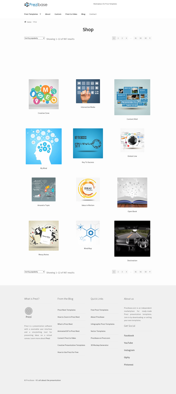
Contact (93, 14)
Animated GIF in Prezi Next (69, 331)
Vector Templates (98, 331)
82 (141, 38)
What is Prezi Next (65, 324)
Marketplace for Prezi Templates (105, 4)
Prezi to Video (71, 14)
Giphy (127, 357)
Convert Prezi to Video (67, 338)
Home (29, 22)
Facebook (129, 335)
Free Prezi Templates (99, 310)
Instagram (129, 350)
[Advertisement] (88, 58)
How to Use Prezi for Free (68, 352)
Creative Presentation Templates (71, 345)
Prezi (48, 338)
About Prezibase (97, 317)
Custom (58, 14)
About (47, 14)
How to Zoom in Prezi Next (69, 317)
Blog (83, 14)
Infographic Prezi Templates (102, 324)
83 (146, 38)
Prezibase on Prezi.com (100, 338)
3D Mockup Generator (99, 345)
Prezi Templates (31, 14)
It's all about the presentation (48, 380)
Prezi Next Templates (67, 310)
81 (136, 38)
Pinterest (128, 364)
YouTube (128, 342)
